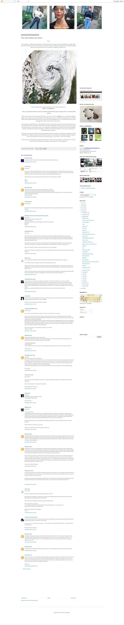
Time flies (84, 228)
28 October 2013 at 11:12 (30, 197)
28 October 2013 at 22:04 (30, 429)
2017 (82, 203)
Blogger (68, 612)
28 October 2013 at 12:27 (30, 253)
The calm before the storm (88, 220)
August (84, 272)
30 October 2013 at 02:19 (30, 550)
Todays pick (85, 251)
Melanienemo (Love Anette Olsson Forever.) (35, 215)
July (83, 274)
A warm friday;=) (86, 222)
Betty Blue (27, 158)
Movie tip (84, 230)
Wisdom (84, 265)
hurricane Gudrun (53, 45)
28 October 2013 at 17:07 (30, 304)
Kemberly (27, 564)
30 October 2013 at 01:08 (30, 542)
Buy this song (85, 218)
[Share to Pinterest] (46, 148)
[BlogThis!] (41, 148)
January (84, 286)
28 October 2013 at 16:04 (30, 291)
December (84, 212)
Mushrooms (85, 236)
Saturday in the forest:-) (87, 242)
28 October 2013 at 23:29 (30, 442)
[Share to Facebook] (44, 148)
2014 (82, 209)
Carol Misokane (28, 355)
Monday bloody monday (87, 254)
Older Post (73, 598)
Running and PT (86, 263)
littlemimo (27, 187)
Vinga (26, 393)
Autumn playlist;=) (86, 267)
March (84, 282)
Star (83, 248)
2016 (82, 205)
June (83, 276)
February (84, 284)
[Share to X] (42, 148)
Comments (84, 312)
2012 (82, 288)
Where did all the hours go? (88, 234)
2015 (82, 207)
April (83, 280)
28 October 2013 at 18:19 (30, 350)
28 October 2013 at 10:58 (30, 183)
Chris (26, 489)
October (84, 216)
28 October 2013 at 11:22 (30, 211)
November (84, 214)
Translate (91, 197)
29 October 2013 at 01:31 (30, 466)
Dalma (26, 258)
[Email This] (39, 148)
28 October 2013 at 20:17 (30, 388)
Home (48, 598)
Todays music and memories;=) (89, 244)
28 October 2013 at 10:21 (30, 162)
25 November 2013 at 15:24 (31, 566)
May (83, 278)
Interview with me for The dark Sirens (90, 261)
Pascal (26, 166)
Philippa (26, 407)
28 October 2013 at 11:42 (30, 226)
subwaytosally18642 (30, 308)
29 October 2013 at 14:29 (30, 529)
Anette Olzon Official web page (88, 188)
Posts (83, 309)
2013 (82, 211)
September (85, 270)
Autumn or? (85, 226)
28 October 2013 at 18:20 (30, 370)
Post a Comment (27, 569)
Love (83, 224)
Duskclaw (27, 546)
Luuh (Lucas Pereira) (30, 517)
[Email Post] (36, 148)
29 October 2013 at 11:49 (30, 484)
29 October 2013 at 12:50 (30, 512)
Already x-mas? (85, 232)
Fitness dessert (85, 255)
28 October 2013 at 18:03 (30, 331)
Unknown (27, 201)
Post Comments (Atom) (32, 600)
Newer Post (24, 598)
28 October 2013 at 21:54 (30, 402)
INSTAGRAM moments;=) (88, 238)
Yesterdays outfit (86, 250)
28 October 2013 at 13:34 (30, 274)
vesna (26, 296)
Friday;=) (84, 246)
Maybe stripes (85, 259)
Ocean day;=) (85, 240)
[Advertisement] (48, 583)
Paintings (84, 257)
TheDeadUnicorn (29, 279)
